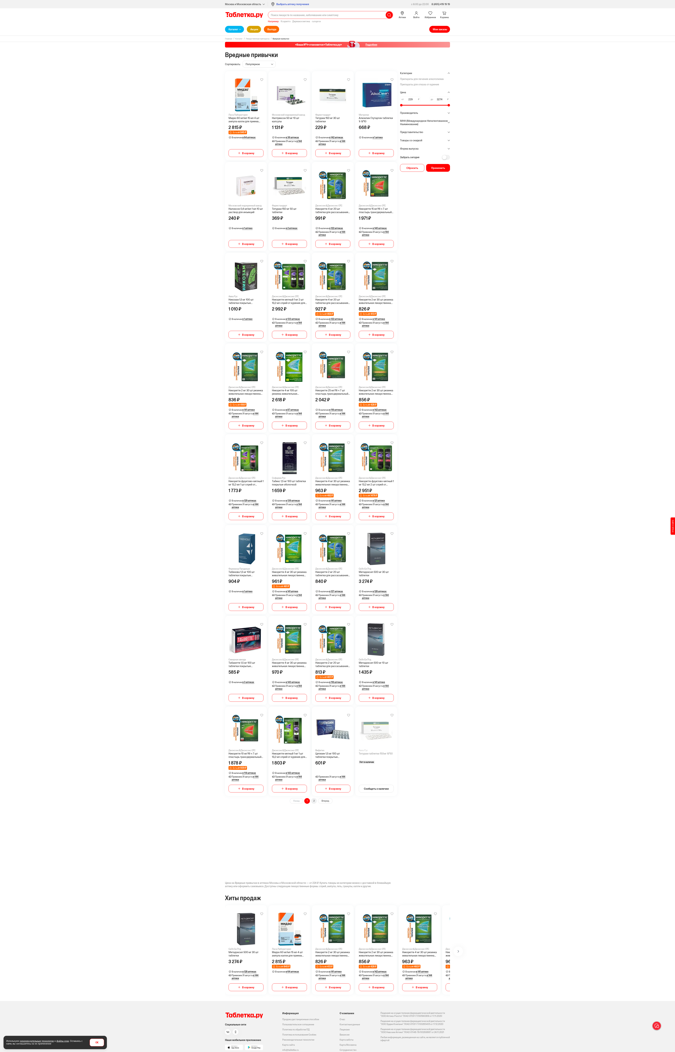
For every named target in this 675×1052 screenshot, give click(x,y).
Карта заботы (346, 1039)
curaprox (316, 21)
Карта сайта (288, 1044)
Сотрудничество (348, 1049)
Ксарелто (286, 21)
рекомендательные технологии (37, 1040)
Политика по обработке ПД (296, 1029)
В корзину (248, 153)
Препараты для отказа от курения (419, 84)
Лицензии (345, 1029)
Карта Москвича (348, 1044)
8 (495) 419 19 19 (441, 4)
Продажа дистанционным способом (300, 1019)
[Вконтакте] (228, 1032)
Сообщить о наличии (376, 788)
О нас (342, 1019)
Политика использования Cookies (299, 1034)
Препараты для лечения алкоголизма (422, 79)
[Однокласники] (235, 1032)
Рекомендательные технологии (298, 1039)
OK (96, 1042)
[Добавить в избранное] (261, 79)
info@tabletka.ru (290, 1049)
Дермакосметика (301, 21)
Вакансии (344, 1034)
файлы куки (62, 1040)
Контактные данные (350, 1024)
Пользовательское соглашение (298, 1024)
